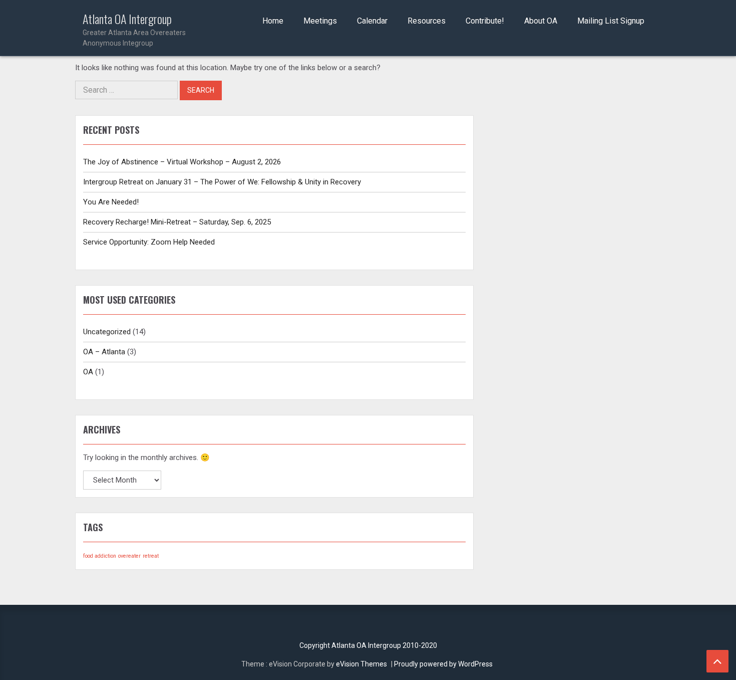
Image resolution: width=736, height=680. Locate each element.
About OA (540, 21)
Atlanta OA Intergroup (134, 29)
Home (272, 21)
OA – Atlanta (104, 351)
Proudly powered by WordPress (443, 664)
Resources (427, 21)
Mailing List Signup (610, 21)
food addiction (99, 556)
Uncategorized (107, 331)
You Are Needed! (111, 201)
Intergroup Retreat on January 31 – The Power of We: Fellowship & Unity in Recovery (222, 181)
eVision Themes (361, 664)
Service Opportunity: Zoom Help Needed (149, 242)
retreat (151, 556)
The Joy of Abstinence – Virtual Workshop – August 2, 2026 (182, 161)
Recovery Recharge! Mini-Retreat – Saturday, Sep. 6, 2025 (177, 221)
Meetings (320, 21)
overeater (129, 556)
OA (88, 371)
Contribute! (485, 21)
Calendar (372, 21)
